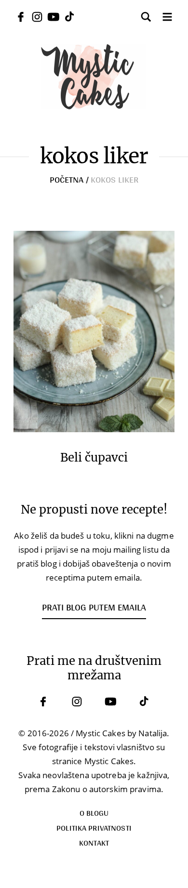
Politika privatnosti (94, 827)
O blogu (94, 812)
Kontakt (94, 842)
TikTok (144, 701)
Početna (67, 179)
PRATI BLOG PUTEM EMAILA (94, 607)
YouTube (111, 701)
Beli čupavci (94, 458)
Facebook (43, 701)
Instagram (77, 701)
